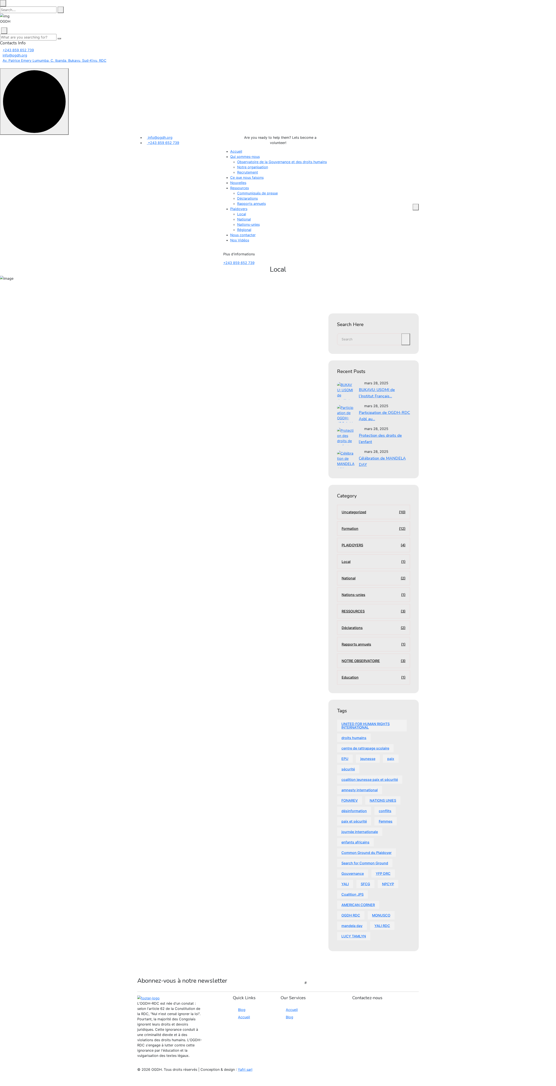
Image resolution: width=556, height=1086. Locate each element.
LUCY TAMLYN (353, 936)
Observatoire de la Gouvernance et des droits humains (282, 162)
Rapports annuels (251, 203)
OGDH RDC (350, 915)
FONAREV (349, 800)
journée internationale (359, 832)
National (244, 219)
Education (373, 677)
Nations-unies (248, 224)
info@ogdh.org (15, 55)
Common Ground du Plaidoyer (366, 852)
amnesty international (359, 790)
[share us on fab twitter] (143, 1064)
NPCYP (388, 884)
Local (241, 214)
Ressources (239, 188)
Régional (244, 230)
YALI (345, 884)
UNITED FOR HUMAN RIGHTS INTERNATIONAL (365, 726)
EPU (344, 758)
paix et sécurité (354, 821)
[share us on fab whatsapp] (141, 1064)
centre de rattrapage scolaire (365, 748)
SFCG (365, 884)
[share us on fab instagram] (146, 1064)
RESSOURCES (373, 611)
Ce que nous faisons (247, 177)
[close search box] (3, 3)
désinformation (354, 811)
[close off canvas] (4, 30)
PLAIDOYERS (373, 545)
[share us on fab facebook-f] (138, 1064)
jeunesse (367, 758)
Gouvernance (352, 873)
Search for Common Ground (364, 863)
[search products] (61, 10)
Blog (241, 1009)
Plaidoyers (238, 209)
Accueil (236, 151)
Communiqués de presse (257, 193)
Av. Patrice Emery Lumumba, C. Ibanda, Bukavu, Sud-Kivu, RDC (54, 60)
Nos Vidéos (239, 240)
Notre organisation (252, 167)
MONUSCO (381, 915)
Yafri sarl (245, 1069)
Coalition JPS (352, 894)
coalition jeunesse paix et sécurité (369, 779)
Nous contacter (243, 235)
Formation (373, 528)
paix (390, 758)
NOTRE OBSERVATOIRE (373, 661)
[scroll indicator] (34, 101)
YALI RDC (382, 926)
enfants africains (355, 842)
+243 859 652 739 (18, 50)
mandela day (351, 926)
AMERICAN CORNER (358, 905)
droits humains (353, 738)
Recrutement (247, 172)
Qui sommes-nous (245, 156)
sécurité (348, 769)
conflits (385, 811)
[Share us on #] (329, 142)
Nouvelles (238, 183)
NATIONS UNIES (383, 800)
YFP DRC (383, 873)
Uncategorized (373, 512)
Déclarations (247, 198)
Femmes (385, 821)
